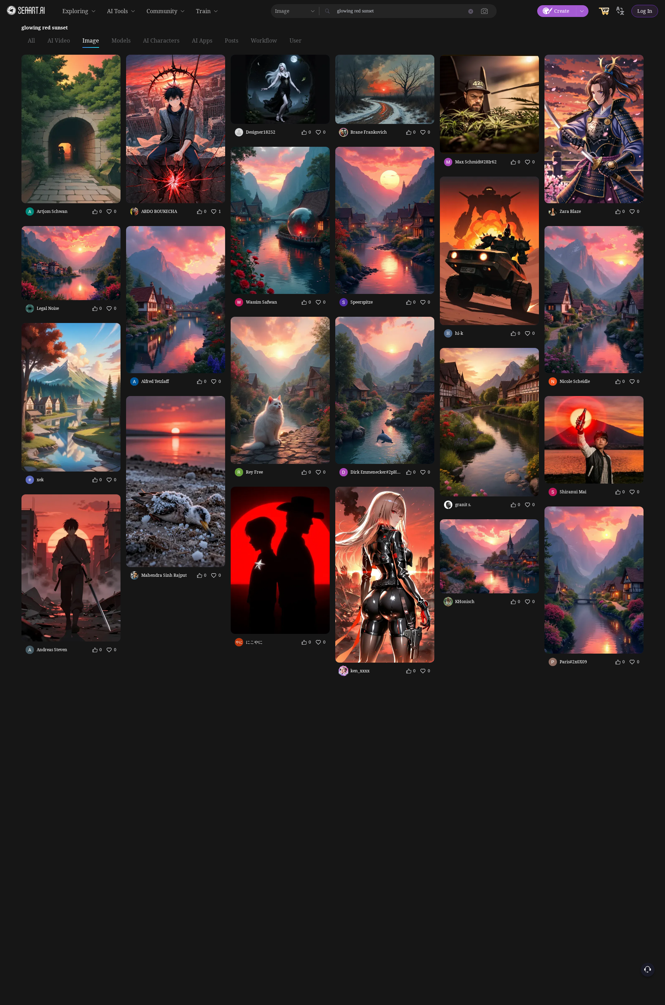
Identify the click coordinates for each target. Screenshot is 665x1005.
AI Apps (202, 40)
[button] (484, 11)
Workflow (264, 40)
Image (90, 40)
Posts (231, 40)
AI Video (58, 40)
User (296, 40)
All (31, 40)
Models (121, 40)
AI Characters (161, 40)
